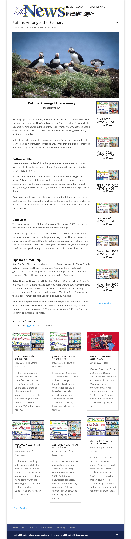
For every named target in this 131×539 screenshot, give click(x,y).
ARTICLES (34, 527)
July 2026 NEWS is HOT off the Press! (27, 357)
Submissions (97, 7)
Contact (89, 14)
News (23, 366)
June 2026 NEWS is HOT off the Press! (65, 357)
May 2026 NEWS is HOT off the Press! (27, 446)
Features (106, 363)
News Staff (19, 27)
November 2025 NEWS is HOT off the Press (107, 287)
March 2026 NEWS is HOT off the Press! (105, 155)
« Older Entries (103, 303)
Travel (40, 27)
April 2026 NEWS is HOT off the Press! (105, 122)
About (80, 7)
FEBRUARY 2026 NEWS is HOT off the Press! (107, 188)
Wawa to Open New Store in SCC (100, 357)
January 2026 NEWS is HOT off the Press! (105, 221)
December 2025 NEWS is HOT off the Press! (107, 254)
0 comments (50, 27)
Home (69, 7)
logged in (29, 325)
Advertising (73, 14)
